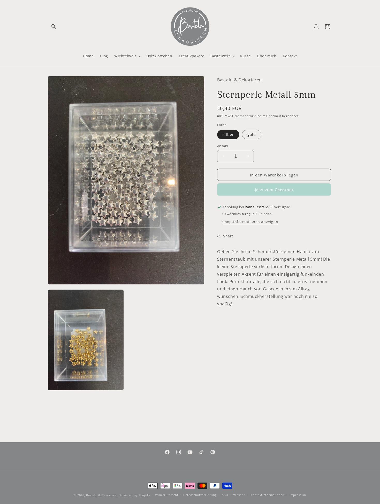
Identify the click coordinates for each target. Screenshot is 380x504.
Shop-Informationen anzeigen (250, 221)
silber (228, 134)
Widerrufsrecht (166, 495)
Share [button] (228, 235)
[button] (53, 26)
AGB (225, 495)
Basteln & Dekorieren (102, 495)
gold (251, 134)
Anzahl (222, 145)
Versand (241, 115)
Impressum (298, 495)
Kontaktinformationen (267, 495)
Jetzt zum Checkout (274, 189)
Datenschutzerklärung (200, 495)
